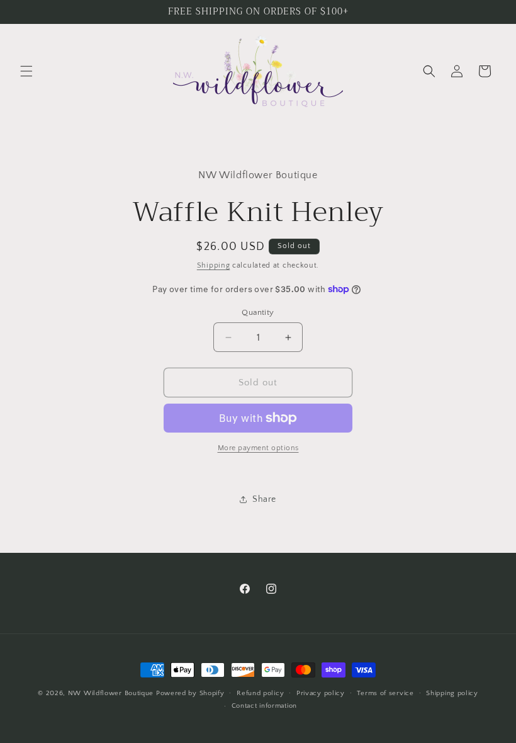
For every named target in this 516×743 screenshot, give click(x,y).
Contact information (264, 706)
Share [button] (264, 499)
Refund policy (260, 693)
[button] (26, 71)
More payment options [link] (258, 448)
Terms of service (385, 693)
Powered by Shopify (190, 693)
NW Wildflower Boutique (111, 693)
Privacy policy (320, 693)
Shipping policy (452, 693)
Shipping (213, 265)
